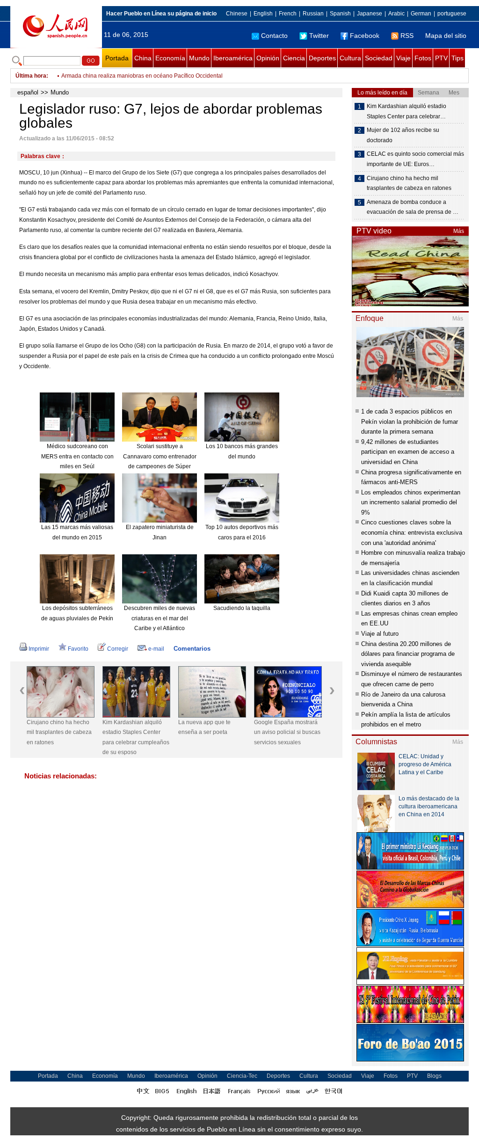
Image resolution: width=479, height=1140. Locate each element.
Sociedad (378, 58)
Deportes (322, 58)
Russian (313, 13)
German (421, 13)
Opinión (267, 58)
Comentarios (192, 648)
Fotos (422, 58)
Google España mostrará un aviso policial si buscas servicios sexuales (287, 732)
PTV (441, 58)
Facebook (364, 35)
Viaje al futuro (380, 633)
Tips (457, 58)
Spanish (340, 13)
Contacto (274, 35)
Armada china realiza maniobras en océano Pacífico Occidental (142, 76)
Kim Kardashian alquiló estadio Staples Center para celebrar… (406, 111)
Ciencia (294, 58)
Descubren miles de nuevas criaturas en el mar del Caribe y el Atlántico (159, 618)
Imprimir (39, 649)
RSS (407, 35)
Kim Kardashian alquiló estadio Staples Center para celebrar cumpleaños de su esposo (135, 737)
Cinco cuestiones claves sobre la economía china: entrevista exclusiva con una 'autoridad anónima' (411, 532)
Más (458, 231)
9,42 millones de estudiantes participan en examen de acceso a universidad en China (407, 451)
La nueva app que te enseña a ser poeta (204, 727)
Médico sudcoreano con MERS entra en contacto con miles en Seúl (77, 456)
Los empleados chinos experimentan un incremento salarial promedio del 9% (410, 502)
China (143, 58)
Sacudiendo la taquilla (241, 608)
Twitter (319, 35)
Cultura (350, 58)
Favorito (78, 649)
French (288, 13)
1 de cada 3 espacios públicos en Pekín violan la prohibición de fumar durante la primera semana (409, 421)
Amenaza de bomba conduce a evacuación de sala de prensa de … (412, 207)
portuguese (451, 13)
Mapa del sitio (445, 35)
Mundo (199, 58)
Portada (117, 58)
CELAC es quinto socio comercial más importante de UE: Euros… (415, 159)
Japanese (369, 13)
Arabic (396, 13)
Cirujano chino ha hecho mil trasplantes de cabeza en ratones (59, 732)
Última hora (30, 76)
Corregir (117, 649)
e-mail (156, 649)
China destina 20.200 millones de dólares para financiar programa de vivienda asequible (408, 654)
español (27, 92)
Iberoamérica (233, 58)
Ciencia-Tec (242, 1076)
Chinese (236, 13)
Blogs (434, 1076)
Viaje (403, 58)
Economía (170, 58)
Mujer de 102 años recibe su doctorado (403, 135)
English (263, 13)
